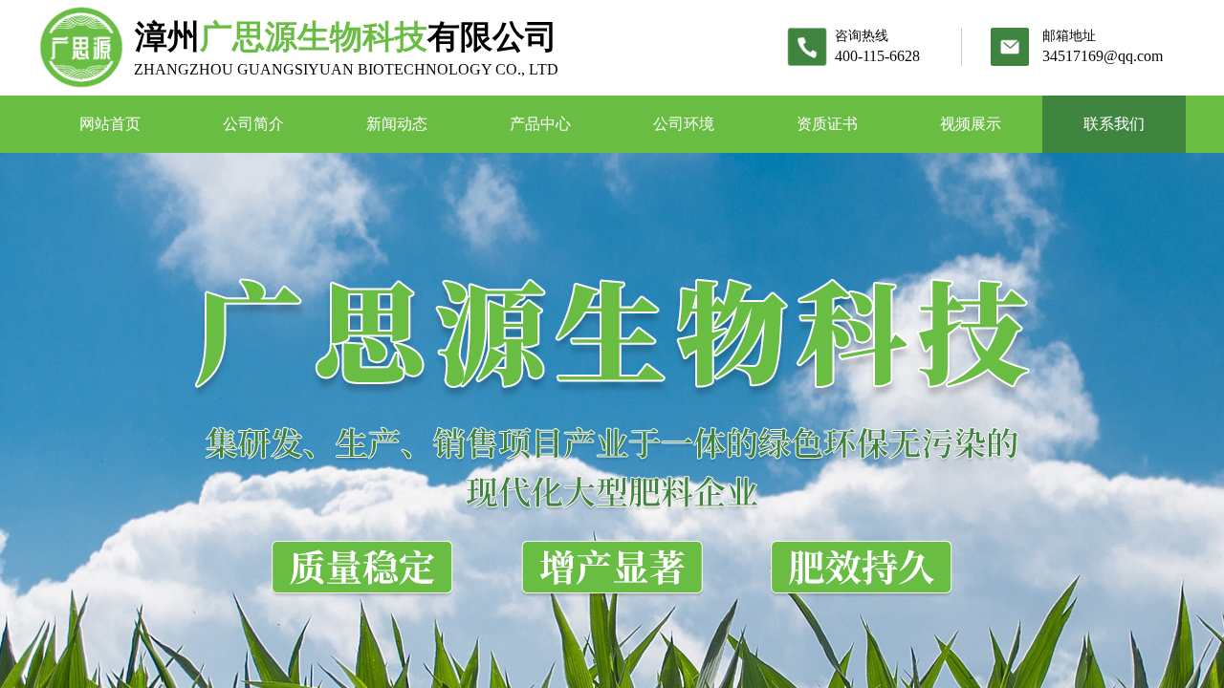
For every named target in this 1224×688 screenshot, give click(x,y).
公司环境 (683, 124)
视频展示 (970, 124)
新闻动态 (396, 124)
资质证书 (827, 124)
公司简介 (253, 124)
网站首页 (110, 124)
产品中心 (540, 124)
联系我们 (1114, 124)
